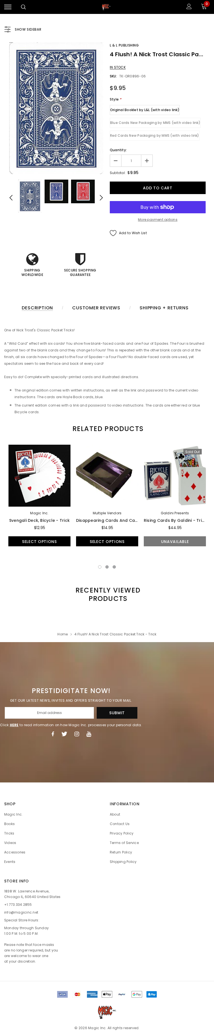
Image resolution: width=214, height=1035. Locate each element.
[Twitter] (64, 734)
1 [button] (99, 567)
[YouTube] (88, 734)
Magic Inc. (39, 513)
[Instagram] (76, 734)
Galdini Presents (175, 513)
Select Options (39, 541)
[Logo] (106, 7)
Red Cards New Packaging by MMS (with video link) (154, 135)
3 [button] (114, 567)
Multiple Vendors (107, 513)
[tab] (107, 429)
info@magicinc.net (21, 912)
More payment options (157, 219)
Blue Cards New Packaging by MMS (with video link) (155, 122)
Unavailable (175, 541)
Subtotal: (118, 172)
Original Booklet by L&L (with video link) (144, 109)
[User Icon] (189, 7)
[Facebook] (52, 734)
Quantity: (118, 150)
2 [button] (107, 567)
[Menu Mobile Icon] (7, 7)
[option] (56, 108)
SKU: (113, 76)
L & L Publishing (124, 45)
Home (62, 634)
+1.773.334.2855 (18, 904)
